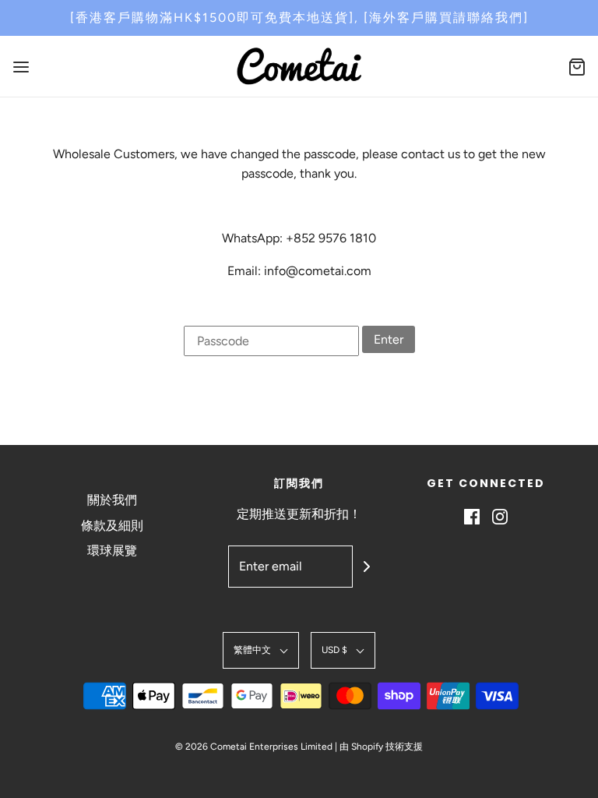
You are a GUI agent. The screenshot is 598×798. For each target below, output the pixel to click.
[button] (261, 650)
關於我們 (112, 500)
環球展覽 (112, 550)
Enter (388, 339)
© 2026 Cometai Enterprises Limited (253, 746)
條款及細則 (112, 525)
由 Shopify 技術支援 (381, 746)
